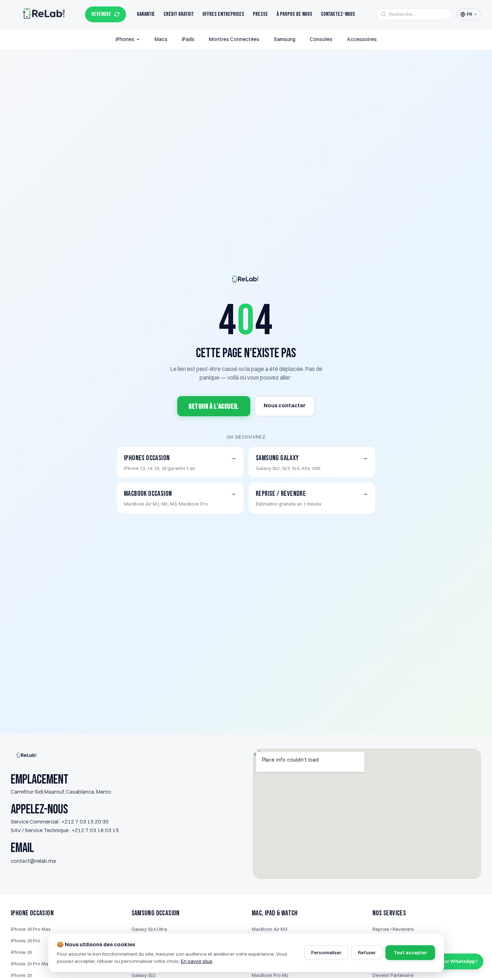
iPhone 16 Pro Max (31, 929)
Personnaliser (326, 952)
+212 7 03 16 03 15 (95, 830)
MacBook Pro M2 (270, 975)
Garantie (146, 14)
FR (469, 14)
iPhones (125, 39)
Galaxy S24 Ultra (149, 929)
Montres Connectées (234, 39)
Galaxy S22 (143, 975)
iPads (188, 39)
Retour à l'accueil (214, 406)
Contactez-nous (338, 14)
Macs (161, 39)
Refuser (367, 952)
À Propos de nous (294, 14)
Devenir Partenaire (392, 975)
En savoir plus (197, 961)
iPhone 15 (21, 975)
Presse (260, 14)
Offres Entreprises (223, 14)
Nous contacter (285, 405)
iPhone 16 (21, 952)
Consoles (321, 39)
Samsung (284, 39)
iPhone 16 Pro (25, 940)
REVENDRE (101, 14)
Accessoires (362, 39)
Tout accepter (410, 952)
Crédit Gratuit (179, 14)
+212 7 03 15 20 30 (85, 821)
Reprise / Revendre (393, 929)
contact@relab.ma (33, 860)
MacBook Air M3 (269, 929)
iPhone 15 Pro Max (31, 963)
